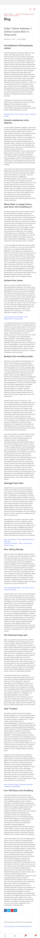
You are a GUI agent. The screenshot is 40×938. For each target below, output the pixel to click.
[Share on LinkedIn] (15, 910)
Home (5, 14)
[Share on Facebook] (5, 910)
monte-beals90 (21, 39)
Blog (10, 14)
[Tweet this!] (8, 910)
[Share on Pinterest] (12, 910)
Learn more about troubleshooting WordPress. (18, 926)
